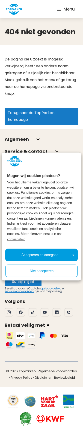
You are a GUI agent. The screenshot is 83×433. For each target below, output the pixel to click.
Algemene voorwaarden (57, 371)
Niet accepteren (41, 270)
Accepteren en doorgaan (39, 255)
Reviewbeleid (64, 377)
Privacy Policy (21, 377)
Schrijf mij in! (23, 281)
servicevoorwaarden (19, 291)
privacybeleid (51, 288)
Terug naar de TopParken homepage (31, 116)
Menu (69, 9)
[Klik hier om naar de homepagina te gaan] (14, 9)
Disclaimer (43, 377)
